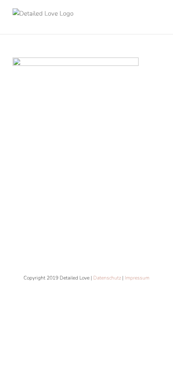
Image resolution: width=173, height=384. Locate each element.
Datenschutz (107, 277)
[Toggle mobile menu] (157, 21)
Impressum (137, 277)
